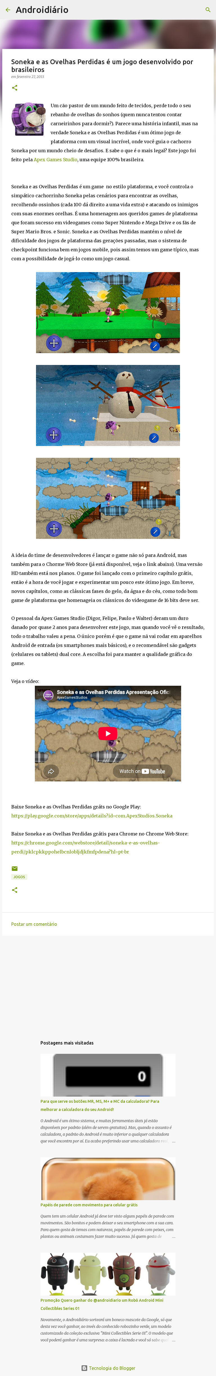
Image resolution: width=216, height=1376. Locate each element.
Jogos (19, 877)
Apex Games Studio (55, 159)
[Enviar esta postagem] (14, 871)
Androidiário (42, 10)
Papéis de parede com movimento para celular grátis (89, 1205)
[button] (14, 88)
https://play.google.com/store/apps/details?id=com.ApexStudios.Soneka (91, 816)
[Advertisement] (108, 983)
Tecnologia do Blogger (111, 1368)
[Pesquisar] (76, 10)
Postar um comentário (34, 924)
